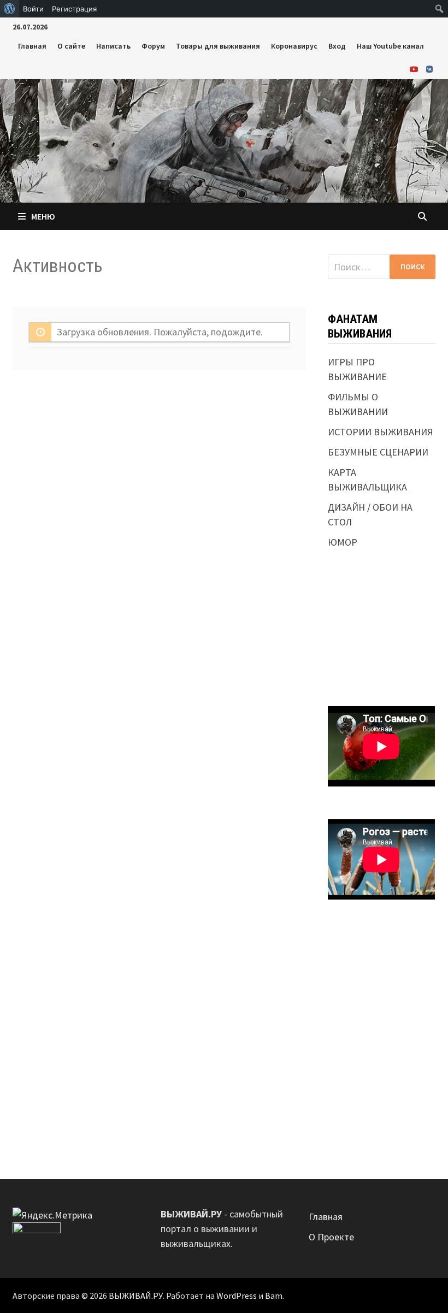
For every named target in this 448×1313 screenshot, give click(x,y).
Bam (273, 1295)
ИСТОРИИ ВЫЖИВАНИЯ (380, 431)
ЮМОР (342, 542)
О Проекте (331, 1237)
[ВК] (429, 68)
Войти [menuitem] (33, 8)
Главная (32, 46)
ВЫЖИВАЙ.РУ (136, 1295)
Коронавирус (294, 46)
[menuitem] (9, 8)
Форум (153, 46)
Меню (43, 216)
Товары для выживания (218, 46)
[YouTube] (415, 68)
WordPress (236, 1295)
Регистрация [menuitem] (74, 8)
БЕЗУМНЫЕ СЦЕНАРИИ (378, 452)
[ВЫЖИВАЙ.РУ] (224, 139)
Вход (337, 46)
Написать (113, 46)
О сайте (71, 46)
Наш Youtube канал (390, 46)
